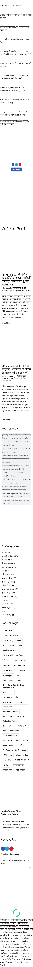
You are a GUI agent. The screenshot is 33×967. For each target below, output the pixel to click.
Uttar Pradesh (22, 755)
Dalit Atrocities (19, 660)
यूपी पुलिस (20, 770)
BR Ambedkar (9, 645)
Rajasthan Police (10, 721)
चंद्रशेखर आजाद (7, 567)
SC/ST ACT (22, 726)
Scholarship (7, 740)
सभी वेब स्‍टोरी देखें (7, 124)
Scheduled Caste (10, 735)
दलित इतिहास (7, 574)
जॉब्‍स (4, 571)
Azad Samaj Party (11, 635)
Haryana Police (21, 702)
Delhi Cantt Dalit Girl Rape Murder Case (13, 686)
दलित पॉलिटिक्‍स (8, 585)
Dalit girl (6, 665)
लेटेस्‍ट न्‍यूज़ (13, 290)
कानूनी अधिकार (8, 556)
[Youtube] (20, 164)
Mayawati (7, 716)
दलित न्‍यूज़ (17, 288)
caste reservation (10, 650)
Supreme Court (9, 745)
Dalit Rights (7, 675)
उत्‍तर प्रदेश (7, 760)
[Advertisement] (16, 144)
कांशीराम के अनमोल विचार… (11, 920)
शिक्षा (3, 611)
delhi (19, 680)
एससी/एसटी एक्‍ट (22, 760)
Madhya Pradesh (10, 711)
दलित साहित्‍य (7, 593)
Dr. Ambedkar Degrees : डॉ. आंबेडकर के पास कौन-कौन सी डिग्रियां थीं (15, 944)
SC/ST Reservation (11, 731)
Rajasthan (20, 716)
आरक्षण (4, 552)
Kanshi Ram (8, 707)
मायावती (5, 600)
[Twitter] (16, 164)
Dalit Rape (22, 670)
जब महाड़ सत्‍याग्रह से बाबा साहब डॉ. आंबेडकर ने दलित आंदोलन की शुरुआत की (16, 369)
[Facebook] (13, 164)
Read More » (7, 323)
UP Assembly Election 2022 (14, 750)
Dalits (18, 675)
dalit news (9, 670)
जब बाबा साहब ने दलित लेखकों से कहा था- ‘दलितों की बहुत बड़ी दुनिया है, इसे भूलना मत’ (16, 280)
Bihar (19, 640)
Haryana (7, 702)
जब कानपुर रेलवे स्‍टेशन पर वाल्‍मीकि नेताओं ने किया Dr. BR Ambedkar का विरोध (16, 935)
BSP (20, 645)
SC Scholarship (22, 740)
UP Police (7, 755)
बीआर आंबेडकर (7, 378)
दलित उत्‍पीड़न (7, 578)
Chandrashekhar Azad (13, 655)
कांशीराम (5, 560)
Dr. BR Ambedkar (11, 697)
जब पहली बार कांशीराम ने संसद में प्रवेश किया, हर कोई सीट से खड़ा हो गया (16, 959)
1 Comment (6, 288)
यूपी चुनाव (5, 604)
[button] (16, 169)
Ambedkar (8, 630)
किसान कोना (7, 563)
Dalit (6, 660)
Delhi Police (8, 692)
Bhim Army (8, 640)
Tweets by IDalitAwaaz (10, 854)
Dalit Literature (19, 665)
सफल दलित (6, 615)
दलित (6, 765)
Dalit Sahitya (8, 680)
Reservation (8, 726)
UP (21, 745)
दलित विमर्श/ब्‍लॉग (9, 589)
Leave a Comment (9, 376)
